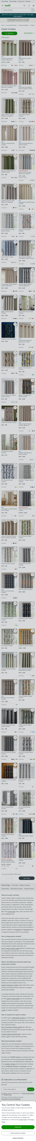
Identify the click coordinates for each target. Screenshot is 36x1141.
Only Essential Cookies (18, 1133)
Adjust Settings (18, 1138)
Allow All (18, 1127)
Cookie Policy (23, 1120)
